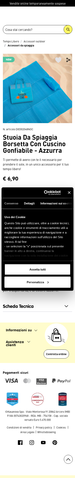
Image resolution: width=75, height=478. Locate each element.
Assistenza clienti (15, 343)
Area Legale (27, 432)
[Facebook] (20, 442)
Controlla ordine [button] (56, 354)
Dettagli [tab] (29, 203)
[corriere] (12, 398)
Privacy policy (44, 427)
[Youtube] (43, 442)
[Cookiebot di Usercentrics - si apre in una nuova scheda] (45, 192)
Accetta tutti (37, 269)
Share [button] (68, 60)
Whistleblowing (46, 432)
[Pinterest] (54, 442)
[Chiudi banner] (69, 192)
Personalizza (35, 282)
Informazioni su (19, 330)
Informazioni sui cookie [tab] (56, 203)
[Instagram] (31, 442)
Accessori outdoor (34, 41)
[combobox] (37, 29)
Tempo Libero (11, 41)
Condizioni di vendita (19, 427)
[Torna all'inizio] (68, 459)
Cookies (61, 427)
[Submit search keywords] (68, 29)
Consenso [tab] (11, 203)
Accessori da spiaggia (21, 45)
